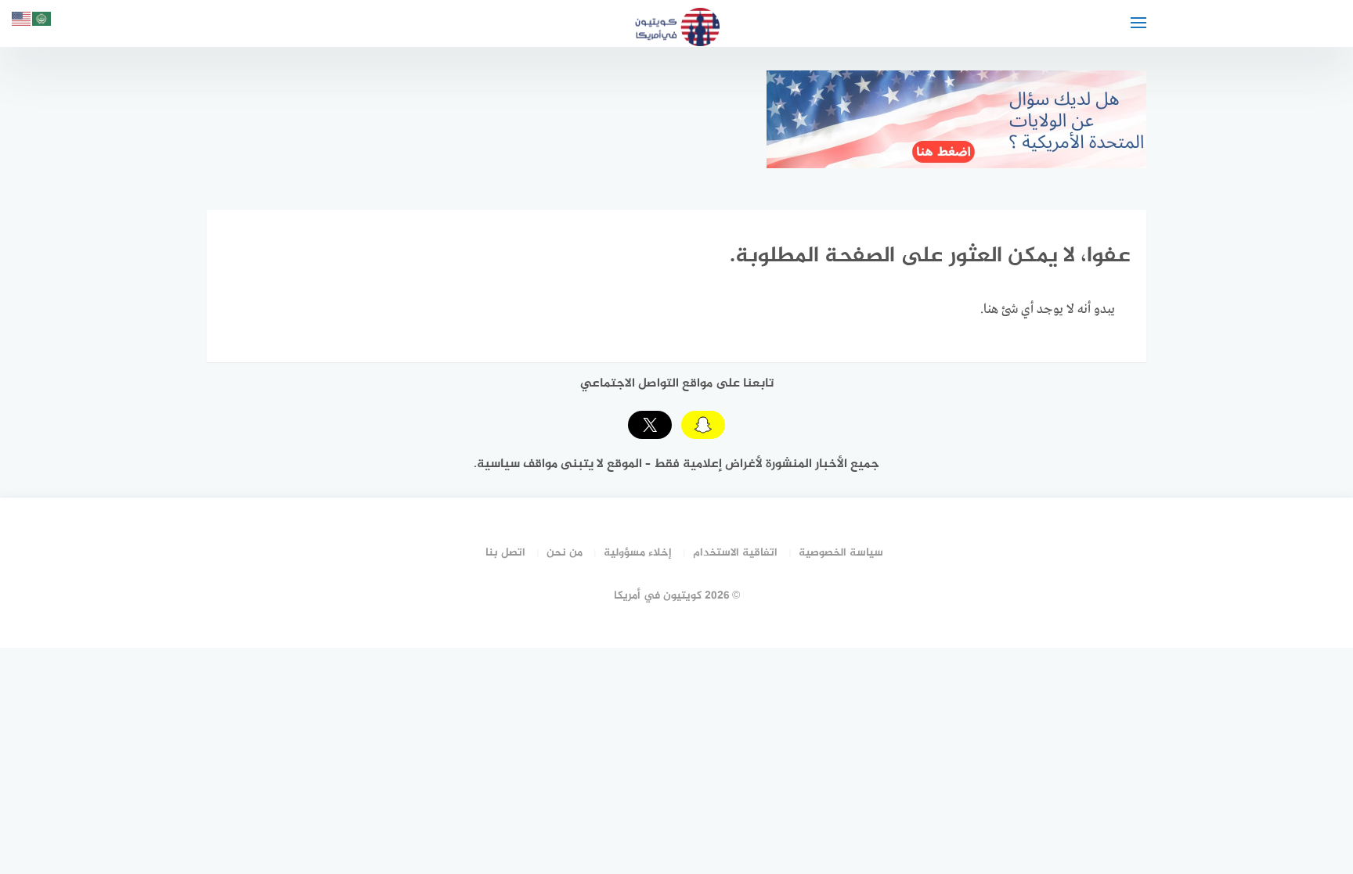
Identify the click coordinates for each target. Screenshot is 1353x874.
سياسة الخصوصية (841, 553)
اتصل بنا (505, 553)
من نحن (565, 553)
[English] (22, 22)
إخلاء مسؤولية (638, 553)
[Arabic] (42, 22)
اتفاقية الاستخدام (735, 553)
